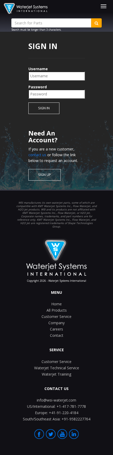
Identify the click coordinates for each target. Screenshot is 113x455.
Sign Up (44, 174)
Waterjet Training (56, 374)
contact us (37, 154)
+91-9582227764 (56, 418)
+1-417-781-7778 (56, 406)
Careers (56, 329)
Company (56, 322)
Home (56, 303)
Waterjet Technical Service (56, 367)
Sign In (44, 108)
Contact (56, 335)
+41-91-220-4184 (56, 412)
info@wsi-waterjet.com (56, 400)
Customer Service (56, 316)
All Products (57, 310)
